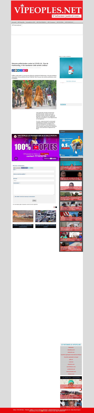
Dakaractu (71, 347)
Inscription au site (51, 410)
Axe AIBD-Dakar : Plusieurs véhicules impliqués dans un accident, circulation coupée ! (46, 225)
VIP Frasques (51, 22)
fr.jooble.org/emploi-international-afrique (71, 354)
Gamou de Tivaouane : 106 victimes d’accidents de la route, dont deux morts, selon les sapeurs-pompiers (70, 396)
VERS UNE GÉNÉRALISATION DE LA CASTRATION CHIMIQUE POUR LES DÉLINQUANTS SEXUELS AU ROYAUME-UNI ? (71, 248)
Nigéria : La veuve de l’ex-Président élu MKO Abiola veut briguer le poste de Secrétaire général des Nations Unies (71, 229)
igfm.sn (71, 359)
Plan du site (38, 410)
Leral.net (71, 361)
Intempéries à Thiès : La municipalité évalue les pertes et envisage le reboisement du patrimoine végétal (71, 198)
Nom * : (14, 169)
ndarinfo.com (71, 364)
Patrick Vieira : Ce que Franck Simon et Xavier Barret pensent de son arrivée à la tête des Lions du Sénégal (71, 218)
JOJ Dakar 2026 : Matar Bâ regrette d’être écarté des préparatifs (70, 407)
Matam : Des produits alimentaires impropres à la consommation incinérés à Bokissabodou (23, 225)
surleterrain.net (71, 369)
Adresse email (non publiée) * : (19, 174)
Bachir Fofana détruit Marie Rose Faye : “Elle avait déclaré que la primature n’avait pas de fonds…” (71, 188)
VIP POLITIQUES (41, 22)
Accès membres (32, 410)
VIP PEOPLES (69, 22)
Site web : (15, 178)
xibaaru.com (71, 374)
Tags (57, 410)
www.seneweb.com (71, 371)
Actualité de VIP (30, 22)
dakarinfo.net (71, 352)
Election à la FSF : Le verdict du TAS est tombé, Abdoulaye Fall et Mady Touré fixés (70, 179)
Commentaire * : (16, 183)
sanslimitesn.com (71, 366)
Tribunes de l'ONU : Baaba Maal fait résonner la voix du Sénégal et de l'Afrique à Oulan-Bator (71, 168)
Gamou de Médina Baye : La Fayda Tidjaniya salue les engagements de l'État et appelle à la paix (71, 386)
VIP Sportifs (21, 22)
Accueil (14, 22)
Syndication (45, 410)
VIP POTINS (60, 22)
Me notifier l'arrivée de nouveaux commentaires (25, 196)
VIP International (16, 25)
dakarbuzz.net (71, 349)
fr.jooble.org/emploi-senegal (71, 357)
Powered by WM (61, 410)
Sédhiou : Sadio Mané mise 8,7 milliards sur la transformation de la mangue (71, 239)
